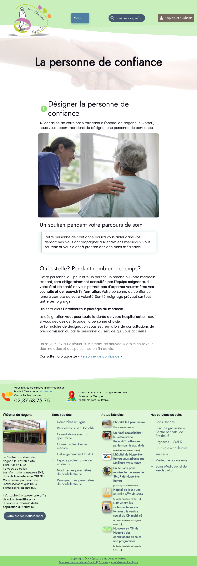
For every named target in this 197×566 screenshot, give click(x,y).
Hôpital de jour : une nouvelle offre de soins (128, 491)
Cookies (103, 562)
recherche (45, 391)
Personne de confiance (100, 356)
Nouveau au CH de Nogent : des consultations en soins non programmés (127, 534)
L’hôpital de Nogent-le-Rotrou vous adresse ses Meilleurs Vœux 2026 (128, 458)
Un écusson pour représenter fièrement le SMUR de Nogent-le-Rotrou (128, 474)
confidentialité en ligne (124, 562)
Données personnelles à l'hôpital (78, 562)
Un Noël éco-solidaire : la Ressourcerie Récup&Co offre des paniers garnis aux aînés (128, 439)
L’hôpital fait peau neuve (129, 422)
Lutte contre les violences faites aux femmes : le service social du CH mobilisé (127, 509)
